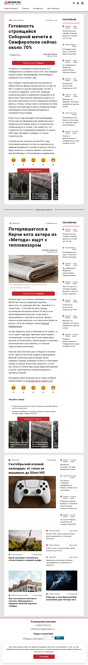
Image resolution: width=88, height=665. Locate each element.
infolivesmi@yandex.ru (43, 629)
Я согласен (44, 657)
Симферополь (15, 55)
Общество (68, 44)
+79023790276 (43, 625)
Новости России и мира (19, 595)
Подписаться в (33, 63)
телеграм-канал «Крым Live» (39, 381)
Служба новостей (49, 250)
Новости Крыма (17, 20)
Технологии (15, 460)
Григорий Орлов (50, 54)
